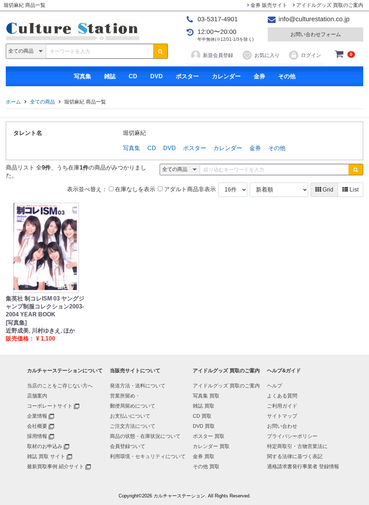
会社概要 (37, 426)
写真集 (82, 76)
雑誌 (110, 76)
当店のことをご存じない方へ (60, 385)
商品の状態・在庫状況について (145, 436)
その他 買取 (206, 466)
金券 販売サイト (268, 5)
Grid (327, 189)
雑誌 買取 (203, 406)
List (353, 189)
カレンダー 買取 (211, 446)
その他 (286, 76)
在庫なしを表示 (134, 189)
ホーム (13, 102)
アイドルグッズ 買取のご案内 (329, 5)
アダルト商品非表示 (189, 189)
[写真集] (16, 323)
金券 (259, 76)
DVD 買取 (204, 426)
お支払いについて (130, 416)
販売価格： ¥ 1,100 (30, 338)
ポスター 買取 (208, 436)
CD (133, 76)
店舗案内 (37, 396)
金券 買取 (203, 456)
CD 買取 (202, 416)
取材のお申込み (44, 446)
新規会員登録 (218, 55)
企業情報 (37, 416)
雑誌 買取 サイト (46, 456)
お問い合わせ (282, 426)
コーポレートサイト (49, 406)
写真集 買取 (206, 396)
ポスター (187, 76)
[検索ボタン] (160, 51)
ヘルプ (274, 385)
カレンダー (226, 76)
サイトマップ (282, 416)
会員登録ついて (127, 446)
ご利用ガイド (282, 406)
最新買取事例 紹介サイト (55, 466)
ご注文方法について (132, 426)
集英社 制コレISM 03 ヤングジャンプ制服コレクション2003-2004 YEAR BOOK (45, 306)
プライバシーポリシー (292, 436)
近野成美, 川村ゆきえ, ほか (40, 331)
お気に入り (267, 55)
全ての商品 (42, 102)
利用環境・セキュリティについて (148, 456)
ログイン (311, 55)
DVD (156, 76)
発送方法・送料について (137, 385)
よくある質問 (282, 396)
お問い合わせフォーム (315, 34)
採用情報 (37, 436)
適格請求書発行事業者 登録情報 (303, 466)
